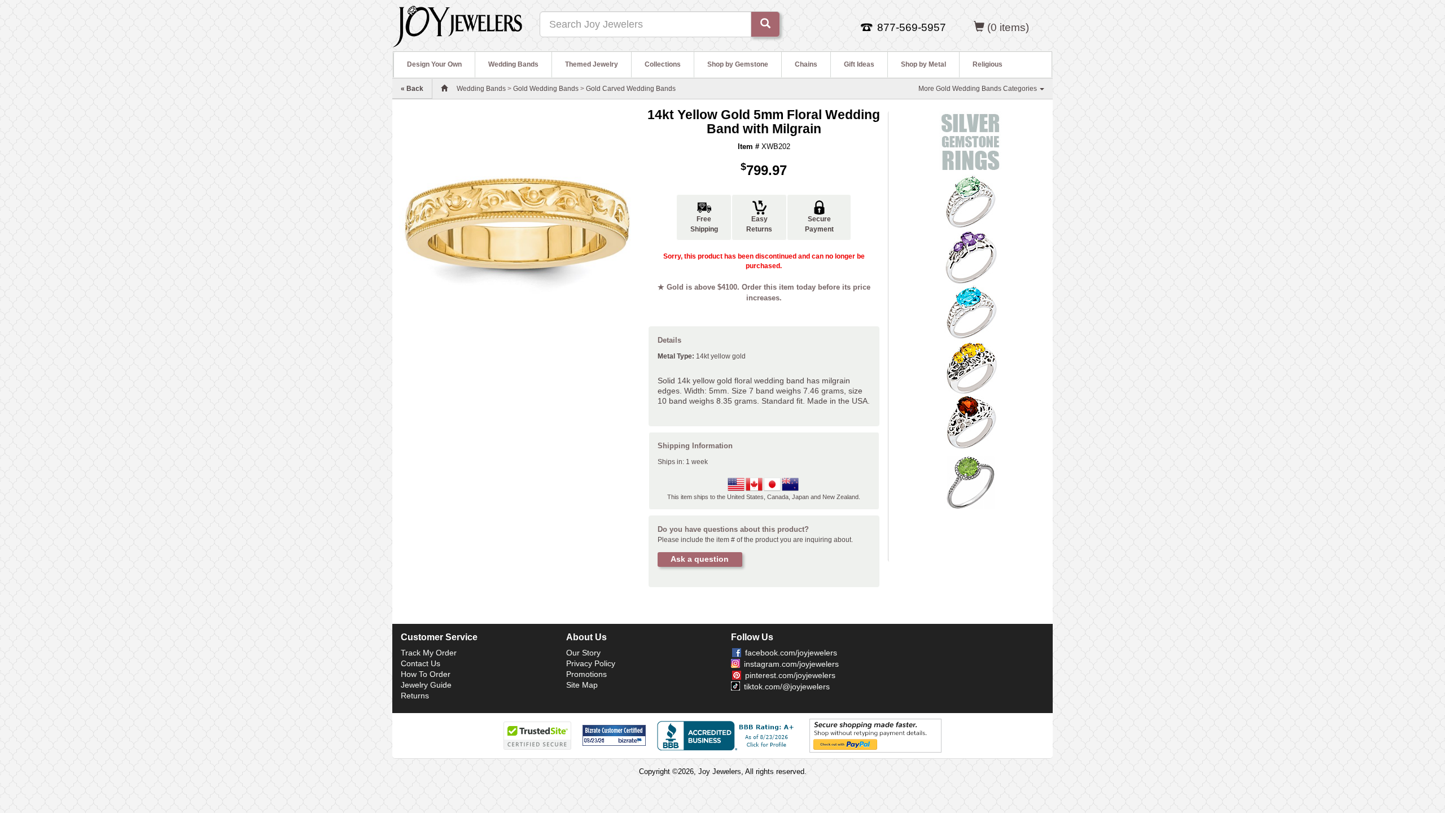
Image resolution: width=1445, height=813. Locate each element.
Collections (663, 64)
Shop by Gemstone (737, 64)
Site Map (582, 684)
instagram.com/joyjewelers (791, 663)
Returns (415, 695)
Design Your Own (434, 64)
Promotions (586, 674)
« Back (412, 89)
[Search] (765, 24)
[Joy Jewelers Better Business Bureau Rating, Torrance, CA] (727, 735)
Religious (987, 64)
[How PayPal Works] (875, 735)
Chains (806, 64)
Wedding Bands (513, 64)
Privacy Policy (590, 663)
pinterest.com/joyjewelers (790, 675)
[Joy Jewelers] (457, 25)
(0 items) (1008, 27)
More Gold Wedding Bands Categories (978, 89)
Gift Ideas (859, 64)
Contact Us (420, 663)
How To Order (425, 674)
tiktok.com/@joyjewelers (787, 686)
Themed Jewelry (591, 64)
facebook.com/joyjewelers (791, 652)
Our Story (583, 652)
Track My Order (429, 652)
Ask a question (700, 558)
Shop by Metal (923, 64)
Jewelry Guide (426, 684)
